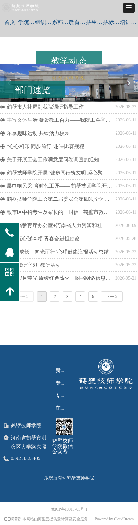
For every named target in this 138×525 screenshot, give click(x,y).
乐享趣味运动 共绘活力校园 (38, 133)
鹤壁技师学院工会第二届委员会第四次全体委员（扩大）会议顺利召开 (59, 199)
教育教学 (77, 22)
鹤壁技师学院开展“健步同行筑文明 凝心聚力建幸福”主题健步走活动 (59, 172)
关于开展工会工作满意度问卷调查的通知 (53, 159)
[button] (129, 8)
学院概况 (26, 22)
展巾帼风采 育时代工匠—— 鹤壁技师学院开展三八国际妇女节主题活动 (59, 186)
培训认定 (128, 22)
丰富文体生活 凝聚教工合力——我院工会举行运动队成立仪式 (59, 120)
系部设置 (60, 22)
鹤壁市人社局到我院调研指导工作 (45, 107)
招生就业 (94, 22)
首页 (9, 22)
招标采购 (111, 22)
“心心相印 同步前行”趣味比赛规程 (45, 146)
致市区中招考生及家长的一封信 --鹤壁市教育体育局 (59, 212)
